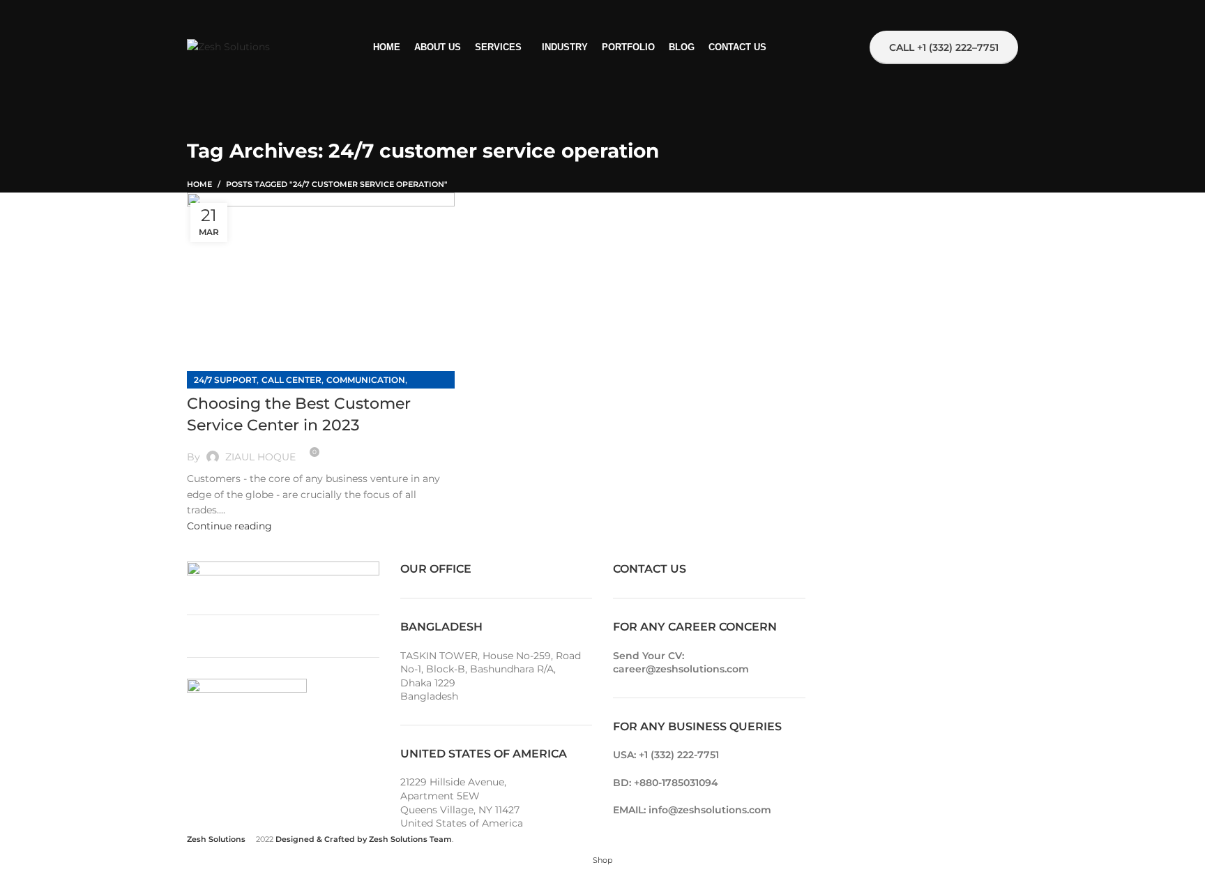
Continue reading (229, 526)
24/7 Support (225, 380)
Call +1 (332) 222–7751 (944, 47)
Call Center (291, 380)
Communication (365, 380)
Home (199, 184)
